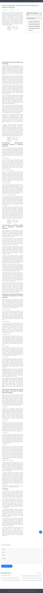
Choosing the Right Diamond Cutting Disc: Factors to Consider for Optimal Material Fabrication (35, 28)
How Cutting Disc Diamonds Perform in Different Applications (11, 580)
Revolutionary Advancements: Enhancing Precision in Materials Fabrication (35, 22)
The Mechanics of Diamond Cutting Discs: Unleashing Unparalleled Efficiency (35, 24)
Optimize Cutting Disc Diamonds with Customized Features (32, 580)
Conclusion (31, 30)
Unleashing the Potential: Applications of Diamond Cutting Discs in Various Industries (35, 26)
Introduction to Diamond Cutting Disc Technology (35, 21)
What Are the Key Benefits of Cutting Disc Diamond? (32, 575)
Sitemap (33, 590)
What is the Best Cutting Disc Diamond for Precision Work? (6, 575)
